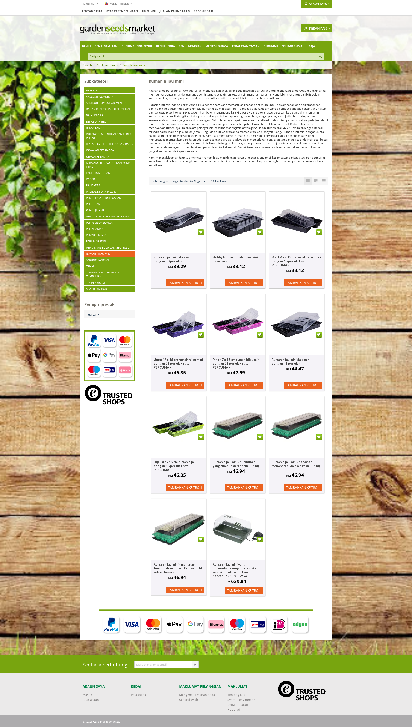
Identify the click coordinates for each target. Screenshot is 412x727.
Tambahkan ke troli (185, 283)
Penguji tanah (96, 210)
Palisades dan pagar (101, 191)
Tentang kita (92, 11)
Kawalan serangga (100, 150)
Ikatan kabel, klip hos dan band (109, 144)
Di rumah (271, 46)
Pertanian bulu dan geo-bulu (107, 247)
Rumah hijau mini (98, 254)
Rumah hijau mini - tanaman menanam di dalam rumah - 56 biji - (296, 466)
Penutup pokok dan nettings (107, 216)
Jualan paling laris (175, 11)
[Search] (320, 56)
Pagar (90, 179)
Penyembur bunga (99, 223)
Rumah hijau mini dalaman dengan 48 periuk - (291, 361)
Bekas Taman (95, 128)
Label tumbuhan (98, 173)
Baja (311, 46)
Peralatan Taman (246, 46)
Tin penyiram (95, 282)
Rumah (87, 65)
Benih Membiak (190, 46)
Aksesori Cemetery (99, 97)
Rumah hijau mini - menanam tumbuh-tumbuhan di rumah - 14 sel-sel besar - (178, 568)
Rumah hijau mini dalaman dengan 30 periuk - (173, 259)
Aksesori (92, 90)
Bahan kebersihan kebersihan (108, 109)
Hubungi (149, 11)
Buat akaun (91, 700)
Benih (86, 46)
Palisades (93, 185)
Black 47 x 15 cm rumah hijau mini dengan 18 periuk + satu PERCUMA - (296, 261)
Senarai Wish (188, 700)
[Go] (195, 664)
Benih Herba (165, 46)
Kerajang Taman (97, 156)
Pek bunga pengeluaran (103, 198)
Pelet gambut (96, 204)
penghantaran (237, 705)
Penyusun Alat (97, 235)
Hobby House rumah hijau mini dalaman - (235, 259)
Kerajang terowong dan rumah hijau (109, 164)
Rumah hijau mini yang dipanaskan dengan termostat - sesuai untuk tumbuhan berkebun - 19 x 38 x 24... (236, 570)
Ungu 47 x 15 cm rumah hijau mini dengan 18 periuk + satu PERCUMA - (178, 363)
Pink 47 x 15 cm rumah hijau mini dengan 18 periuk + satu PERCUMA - (236, 363)
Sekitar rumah (293, 46)
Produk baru (204, 11)
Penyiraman (95, 229)
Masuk (87, 695)
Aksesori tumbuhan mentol (106, 103)
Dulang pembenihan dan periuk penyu (109, 136)
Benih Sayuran (106, 46)
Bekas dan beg (96, 121)
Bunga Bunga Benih (136, 46)
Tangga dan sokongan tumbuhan (103, 274)
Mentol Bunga (216, 46)
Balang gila (94, 115)
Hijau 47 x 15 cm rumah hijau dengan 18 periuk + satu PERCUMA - (175, 466)
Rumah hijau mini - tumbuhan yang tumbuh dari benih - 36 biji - (237, 464)
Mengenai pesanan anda (197, 695)
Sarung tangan (97, 260)
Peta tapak (138, 695)
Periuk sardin (96, 241)
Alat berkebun (96, 289)
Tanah (90, 266)
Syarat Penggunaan (122, 11)
